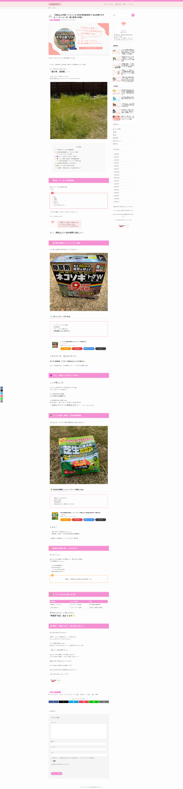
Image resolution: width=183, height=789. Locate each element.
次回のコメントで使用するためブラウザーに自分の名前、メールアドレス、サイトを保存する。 (73, 758)
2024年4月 (116, 195)
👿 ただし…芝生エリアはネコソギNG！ (67, 156)
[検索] (133, 1)
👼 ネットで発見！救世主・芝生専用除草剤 (68, 158)
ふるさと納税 (117, 129)
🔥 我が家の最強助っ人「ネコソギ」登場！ (68, 152)
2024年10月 (117, 177)
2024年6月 (116, 189)
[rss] (132, 1)
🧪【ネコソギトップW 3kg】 (65, 154)
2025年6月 (116, 160)
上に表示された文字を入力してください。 (60, 764)
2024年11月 (116, 174)
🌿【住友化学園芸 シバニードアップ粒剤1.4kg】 (70, 160)
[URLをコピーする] (104, 702)
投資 (51, 692)
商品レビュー (83, 694)
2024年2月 (116, 201)
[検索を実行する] (133, 15)
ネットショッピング (68, 694)
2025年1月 (116, 169)
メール (53, 747)
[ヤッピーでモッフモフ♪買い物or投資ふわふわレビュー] (55, 4)
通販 (93, 694)
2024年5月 (116, 192)
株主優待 (116, 137)
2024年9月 (116, 180)
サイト (52, 752)
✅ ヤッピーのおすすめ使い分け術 (65, 165)
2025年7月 (116, 157)
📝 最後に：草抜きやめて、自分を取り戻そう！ (69, 168)
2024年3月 (116, 198)
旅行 (115, 135)
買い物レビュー (57, 692)
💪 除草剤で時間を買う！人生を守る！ (67, 163)
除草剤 (96, 694)
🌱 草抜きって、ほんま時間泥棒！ (65, 149)
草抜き (88, 694)
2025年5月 (116, 163)
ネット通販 (76, 694)
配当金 (115, 143)
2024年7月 (116, 186)
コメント (53, 722)
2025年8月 (116, 154)
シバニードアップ (54, 694)
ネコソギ (61, 694)
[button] (53, 702)
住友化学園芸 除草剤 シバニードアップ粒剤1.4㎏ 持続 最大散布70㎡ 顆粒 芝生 (80, 512)
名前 (52, 741)
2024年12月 (117, 171)
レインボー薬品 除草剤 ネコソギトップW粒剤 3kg (73, 341)
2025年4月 (116, 166)
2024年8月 (116, 183)
